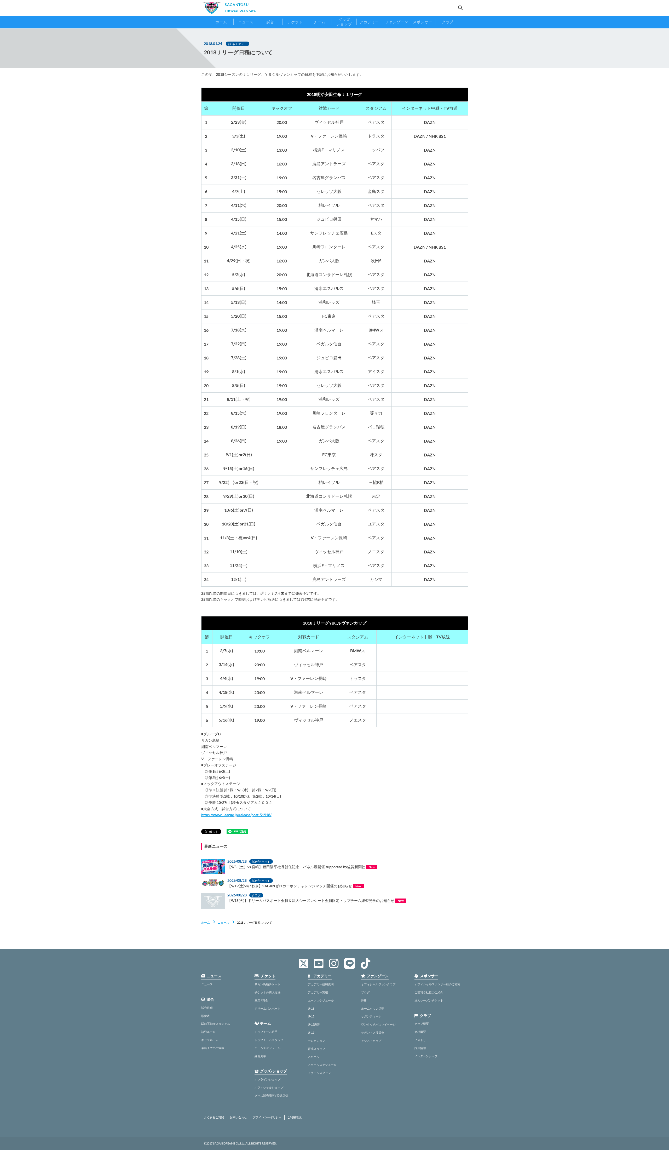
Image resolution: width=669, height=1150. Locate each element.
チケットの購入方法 (267, 992)
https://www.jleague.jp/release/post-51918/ (236, 815)
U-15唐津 (314, 1024)
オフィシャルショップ (269, 1087)
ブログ (365, 992)
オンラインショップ (267, 1079)
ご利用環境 (294, 1117)
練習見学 (260, 1056)
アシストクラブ (371, 1040)
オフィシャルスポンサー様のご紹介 (437, 984)
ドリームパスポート (267, 1008)
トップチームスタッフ (269, 1040)
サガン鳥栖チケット (267, 984)
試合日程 (207, 1007)
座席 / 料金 (261, 1000)
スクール (313, 1056)
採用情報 (420, 1048)
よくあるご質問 (214, 1117)
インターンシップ (425, 1056)
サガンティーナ (371, 1016)
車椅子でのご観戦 (212, 1048)
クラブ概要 (421, 1023)
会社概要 (420, 1031)
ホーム (205, 922)
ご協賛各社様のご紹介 (428, 992)
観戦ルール (208, 1031)
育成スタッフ (316, 1048)
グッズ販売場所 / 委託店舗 (271, 1095)
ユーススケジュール (321, 1000)
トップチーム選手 (266, 1031)
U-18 (311, 1008)
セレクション (316, 1040)
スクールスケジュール (322, 1064)
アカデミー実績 (318, 992)
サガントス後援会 (372, 1032)
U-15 (311, 1016)
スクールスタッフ (319, 1072)
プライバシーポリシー (267, 1117)
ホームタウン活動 (372, 1008)
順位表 (205, 1015)
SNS (363, 1000)
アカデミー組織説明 (321, 984)
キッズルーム (209, 1040)
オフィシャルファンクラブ (378, 984)
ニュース (223, 922)
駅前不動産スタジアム (215, 1023)
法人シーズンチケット (428, 1000)
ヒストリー (421, 1040)
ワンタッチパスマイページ (378, 1024)
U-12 (311, 1032)
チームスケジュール (267, 1048)
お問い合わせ (238, 1117)
